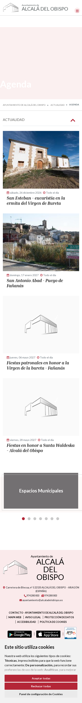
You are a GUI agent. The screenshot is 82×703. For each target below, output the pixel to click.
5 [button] (46, 518)
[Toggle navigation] (77, 10)
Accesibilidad (26, 621)
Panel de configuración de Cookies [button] (41, 694)
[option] (41, 491)
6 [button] (52, 518)
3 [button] (34, 518)
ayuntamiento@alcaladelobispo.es (42, 600)
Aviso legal (33, 617)
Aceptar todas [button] (41, 678)
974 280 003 (32, 595)
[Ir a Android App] (19, 634)
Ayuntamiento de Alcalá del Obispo (24, 104)
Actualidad (57, 104)
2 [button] (29, 518)
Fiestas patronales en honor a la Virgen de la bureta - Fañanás (38, 365)
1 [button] (23, 518)
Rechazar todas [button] (41, 686)
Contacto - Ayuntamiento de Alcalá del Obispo (41, 612)
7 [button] (57, 518)
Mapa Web (14, 617)
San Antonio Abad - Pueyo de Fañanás (35, 283)
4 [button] (40, 518)
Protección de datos (59, 617)
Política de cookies (53, 621)
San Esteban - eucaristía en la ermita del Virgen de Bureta (36, 201)
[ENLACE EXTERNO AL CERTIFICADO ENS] (69, 634)
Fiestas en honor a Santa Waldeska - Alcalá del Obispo (41, 448)
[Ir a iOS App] (47, 634)
